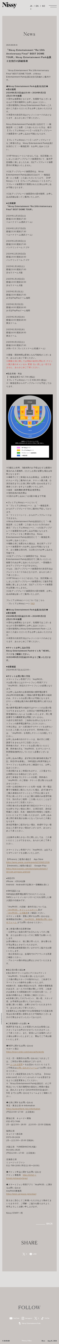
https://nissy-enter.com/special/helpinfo (25, 1052)
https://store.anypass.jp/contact (21, 1194)
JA (31, 6)
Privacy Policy (27, 1341)
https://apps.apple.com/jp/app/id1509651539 (27, 862)
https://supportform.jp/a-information (23, 1109)
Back (49, 1224)
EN (37, 6)
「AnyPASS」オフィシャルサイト (22, 910)
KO (43, 6)
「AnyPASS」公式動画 (17, 913)
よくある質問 (16, 1065)
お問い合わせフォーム (27, 1068)
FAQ (33, 604)
